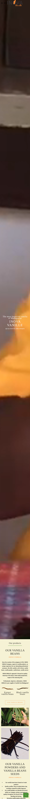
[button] (4, 3)
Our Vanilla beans (15, 702)
